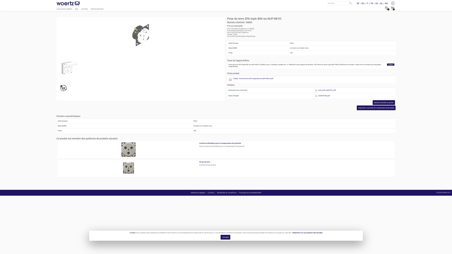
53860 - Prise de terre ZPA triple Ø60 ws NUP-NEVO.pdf (253, 78)
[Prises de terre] (128, 175)
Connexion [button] (392, 3)
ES (376, 3)
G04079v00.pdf (324, 96)
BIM (76, 9)
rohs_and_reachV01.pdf (327, 90)
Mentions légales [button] (198, 193)
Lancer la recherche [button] (351, 3)
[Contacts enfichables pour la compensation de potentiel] (128, 156)
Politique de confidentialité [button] (250, 193)
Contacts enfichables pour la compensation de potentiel (220, 143)
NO (386, 3)
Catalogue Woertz (64, 9)
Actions (84, 9)
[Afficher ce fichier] (69, 67)
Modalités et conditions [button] (226, 193)
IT (367, 3)
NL (381, 3)
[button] (376, 107)
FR (372, 3)
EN (363, 3)
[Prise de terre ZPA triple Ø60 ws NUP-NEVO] (140, 34)
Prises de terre (204, 162)
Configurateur (97, 9)
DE (358, 3)
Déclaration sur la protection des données (307, 233)
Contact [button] (211, 193)
